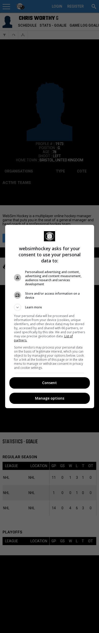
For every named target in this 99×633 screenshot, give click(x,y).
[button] (49, 307)
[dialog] (49, 316)
